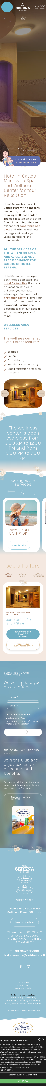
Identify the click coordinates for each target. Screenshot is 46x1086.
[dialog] (23, 1061)
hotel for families (15, 283)
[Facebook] (20, 967)
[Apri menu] (7, 7)
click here (25, 1067)
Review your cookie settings (23, 995)
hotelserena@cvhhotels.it (24, 955)
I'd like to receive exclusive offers (22, 719)
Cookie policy (23, 982)
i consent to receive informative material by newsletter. (22, 722)
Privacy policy (23, 985)
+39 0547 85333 (26, 951)
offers (8, 575)
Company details (23, 988)
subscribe (23, 732)
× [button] (43, 1039)
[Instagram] (28, 967)
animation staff (14, 297)
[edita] (38, 1010)
